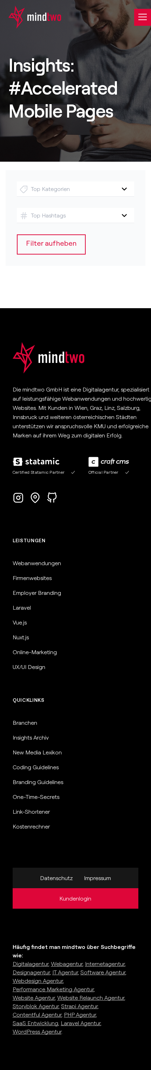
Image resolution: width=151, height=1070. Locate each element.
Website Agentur (34, 997)
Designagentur (31, 972)
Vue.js (20, 622)
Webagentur (67, 963)
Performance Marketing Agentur (53, 989)
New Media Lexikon (37, 752)
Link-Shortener (31, 811)
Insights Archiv (31, 737)
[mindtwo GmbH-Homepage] (30, 17)
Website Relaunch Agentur (90, 997)
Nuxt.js (21, 637)
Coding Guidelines (36, 767)
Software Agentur (102, 972)
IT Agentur (65, 972)
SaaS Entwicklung (35, 1023)
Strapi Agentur (79, 1006)
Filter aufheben (51, 243)
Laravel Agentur (80, 1023)
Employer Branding (37, 592)
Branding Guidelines (38, 781)
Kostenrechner (31, 826)
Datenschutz (56, 877)
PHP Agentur (80, 1014)
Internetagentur (105, 963)
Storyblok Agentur (36, 1006)
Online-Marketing (35, 652)
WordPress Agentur (37, 1031)
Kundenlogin (75, 898)
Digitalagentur (30, 963)
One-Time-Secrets (36, 796)
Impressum (97, 877)
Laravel (22, 607)
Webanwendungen (37, 563)
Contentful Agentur (37, 1014)
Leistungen (29, 540)
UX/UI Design (29, 666)
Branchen (25, 722)
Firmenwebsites (32, 577)
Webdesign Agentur (38, 980)
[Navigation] (142, 17)
